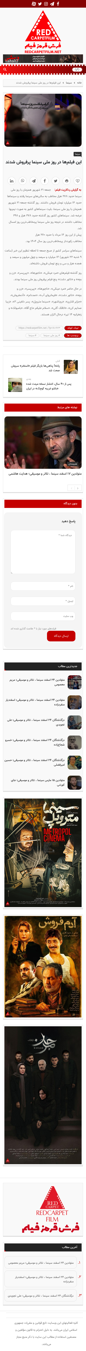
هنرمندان (72, 464)
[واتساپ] (22, 181)
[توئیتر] (55, 181)
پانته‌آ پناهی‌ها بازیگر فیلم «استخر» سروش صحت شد (35, 368)
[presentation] (72, 488)
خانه (79, 83)
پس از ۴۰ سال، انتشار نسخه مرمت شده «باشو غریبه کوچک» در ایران (48, 386)
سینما (69, 83)
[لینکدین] (11, 181)
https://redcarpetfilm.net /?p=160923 (39, 328)
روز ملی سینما (51, 336)
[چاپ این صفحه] (66, 181)
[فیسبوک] (44, 181)
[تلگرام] (33, 181)
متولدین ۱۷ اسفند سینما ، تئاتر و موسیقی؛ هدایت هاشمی (45, 473)
